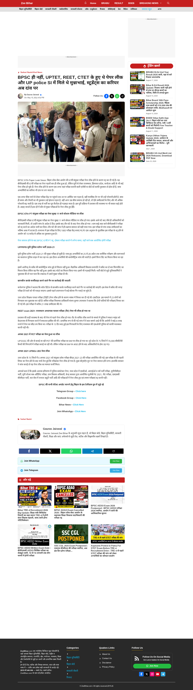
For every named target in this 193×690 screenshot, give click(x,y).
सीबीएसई (111, 9)
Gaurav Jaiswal (33, 95)
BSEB (131, 3)
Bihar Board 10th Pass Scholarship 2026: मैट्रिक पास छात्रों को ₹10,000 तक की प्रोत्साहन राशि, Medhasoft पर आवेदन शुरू (159, 105)
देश (119, 9)
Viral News (37, 72)
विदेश (125, 9)
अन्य (159, 9)
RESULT (118, 3)
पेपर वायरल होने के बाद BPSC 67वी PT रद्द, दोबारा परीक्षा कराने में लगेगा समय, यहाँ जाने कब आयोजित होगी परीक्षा (64, 240)
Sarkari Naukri (26, 72)
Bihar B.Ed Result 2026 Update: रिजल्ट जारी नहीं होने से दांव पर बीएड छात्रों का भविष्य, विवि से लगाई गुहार (159, 89)
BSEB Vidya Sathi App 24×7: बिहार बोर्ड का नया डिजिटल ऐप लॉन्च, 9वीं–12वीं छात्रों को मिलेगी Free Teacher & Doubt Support (159, 123)
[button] (168, 3)
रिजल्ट (102, 9)
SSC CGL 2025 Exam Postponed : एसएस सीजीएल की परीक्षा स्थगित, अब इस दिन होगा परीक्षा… (71, 548)
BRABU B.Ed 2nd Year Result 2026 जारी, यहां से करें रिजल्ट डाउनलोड (159, 75)
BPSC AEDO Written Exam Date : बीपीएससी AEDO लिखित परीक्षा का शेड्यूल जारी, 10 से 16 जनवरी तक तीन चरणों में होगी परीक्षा (34, 552)
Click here (80, 391)
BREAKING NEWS (149, 3)
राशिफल (134, 9)
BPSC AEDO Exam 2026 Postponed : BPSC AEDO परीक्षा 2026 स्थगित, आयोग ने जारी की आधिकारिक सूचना (106, 510)
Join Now (116, 461)
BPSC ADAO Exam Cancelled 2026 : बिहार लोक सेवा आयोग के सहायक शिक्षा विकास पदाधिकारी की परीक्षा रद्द (69, 514)
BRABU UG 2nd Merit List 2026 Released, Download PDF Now (159, 156)
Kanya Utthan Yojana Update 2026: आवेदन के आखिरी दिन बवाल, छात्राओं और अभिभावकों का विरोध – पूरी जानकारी (159, 140)
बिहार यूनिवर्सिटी (25, 9)
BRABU (105, 3)
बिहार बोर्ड (38, 9)
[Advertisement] (71, 36)
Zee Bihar (27, 3)
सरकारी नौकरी (50, 9)
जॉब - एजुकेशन (91, 9)
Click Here (81, 398)
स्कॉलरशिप (63, 9)
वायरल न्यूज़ (147, 9)
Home (93, 3)
